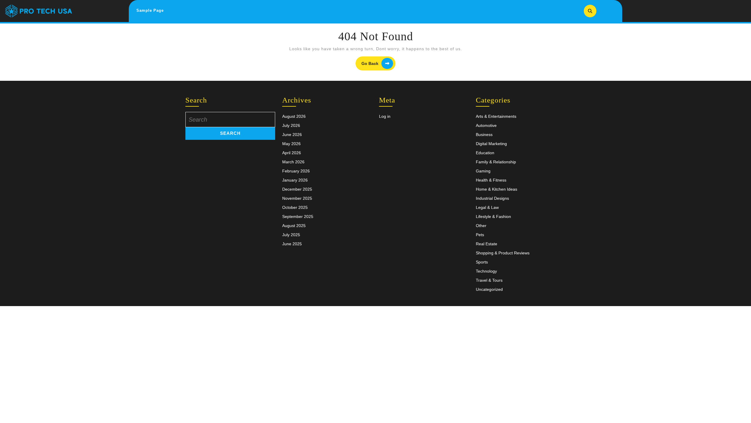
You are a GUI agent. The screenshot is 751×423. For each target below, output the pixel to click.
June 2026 (292, 134)
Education (485, 152)
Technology (486, 271)
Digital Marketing (491, 143)
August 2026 (294, 116)
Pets (480, 234)
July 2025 (291, 234)
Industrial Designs (492, 198)
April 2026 (291, 152)
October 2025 (295, 207)
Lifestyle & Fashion (493, 216)
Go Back (378, 63)
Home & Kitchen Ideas (496, 189)
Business (484, 134)
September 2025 (297, 216)
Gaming (483, 171)
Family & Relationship (496, 162)
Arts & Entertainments (496, 116)
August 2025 (294, 225)
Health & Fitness (491, 180)
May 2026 (291, 143)
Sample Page (150, 10)
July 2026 (291, 125)
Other (481, 225)
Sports (482, 262)
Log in (384, 116)
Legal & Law (487, 207)
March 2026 (293, 162)
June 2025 (292, 243)
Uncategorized (489, 289)
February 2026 (296, 171)
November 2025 (297, 198)
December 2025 (297, 189)
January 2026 (295, 180)
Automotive (486, 125)
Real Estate (486, 243)
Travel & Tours (489, 280)
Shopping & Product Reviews (503, 253)
